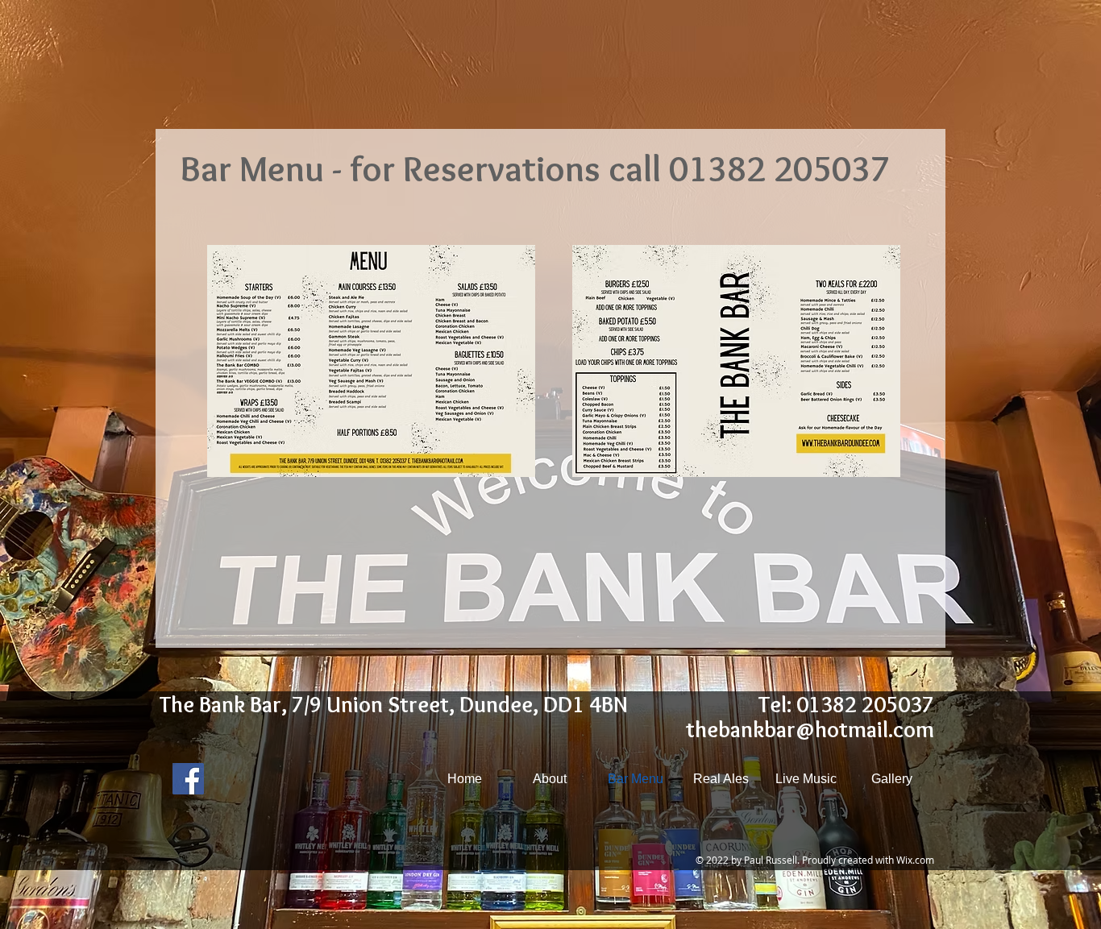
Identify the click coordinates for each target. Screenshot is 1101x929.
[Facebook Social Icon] (188, 778)
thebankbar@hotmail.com (810, 729)
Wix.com (915, 859)
